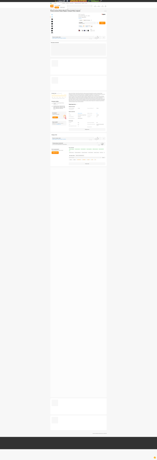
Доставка (67, 3)
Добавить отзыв (55, 167)
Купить (102, 22)
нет (93, 30)
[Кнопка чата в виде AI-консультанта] (154, 457)
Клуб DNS (83, 3)
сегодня (87, 26)
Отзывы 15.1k (54, 134)
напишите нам (59, 124)
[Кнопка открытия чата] (154, 457)
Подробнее (79, 18)
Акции (86, 3)
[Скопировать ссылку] (91, 20)
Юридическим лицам (78, 3)
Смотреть (54, 117)
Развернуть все (87, 129)
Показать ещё (87, 266)
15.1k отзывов (87, 20)
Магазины (63, 3)
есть (91, 30)
